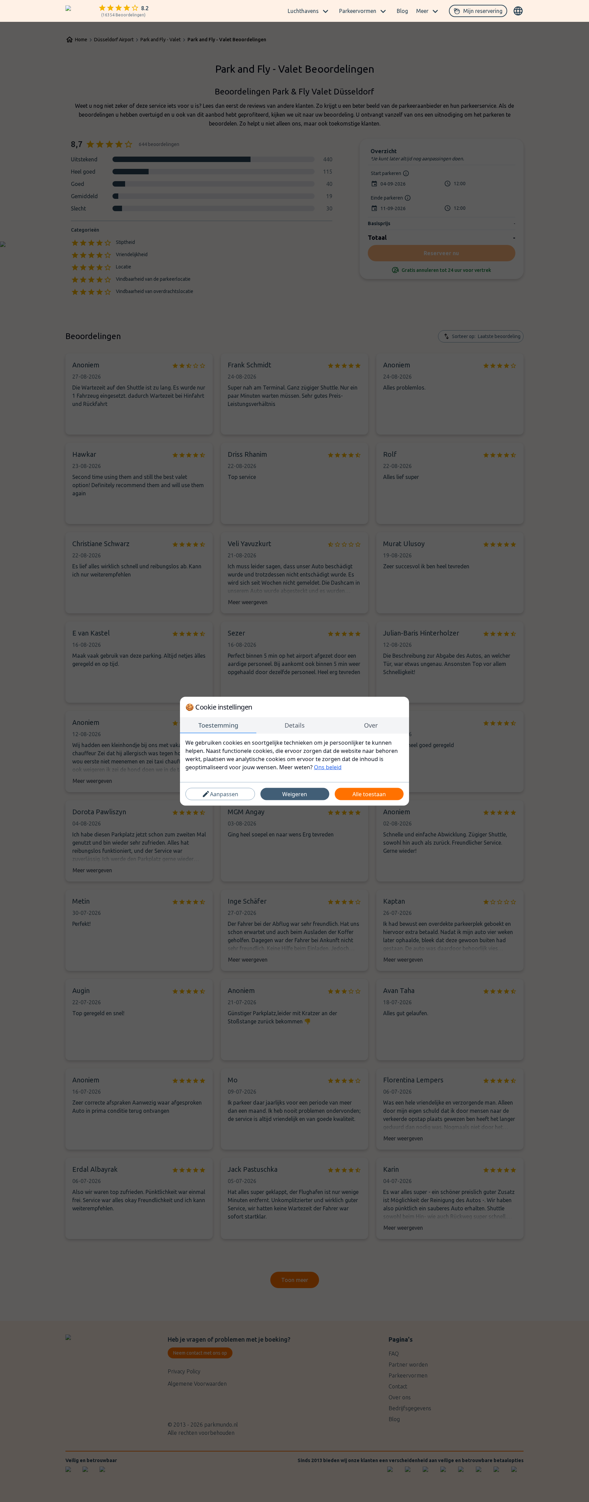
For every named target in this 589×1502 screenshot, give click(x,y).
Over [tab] (371, 725)
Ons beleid (328, 767)
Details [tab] (295, 725)
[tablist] (294, 725)
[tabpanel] (294, 754)
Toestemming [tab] (218, 725)
